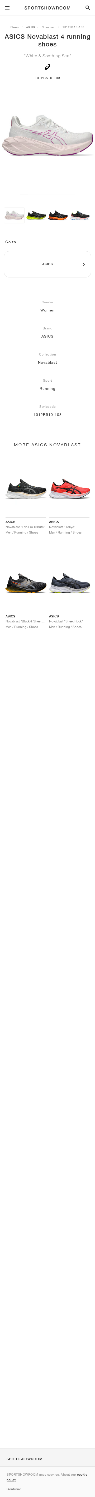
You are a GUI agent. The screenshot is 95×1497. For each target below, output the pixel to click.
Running (47, 388)
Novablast (49, 26)
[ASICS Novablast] (36, 215)
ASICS (30, 26)
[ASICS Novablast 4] (14, 215)
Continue (14, 1489)
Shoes (15, 26)
